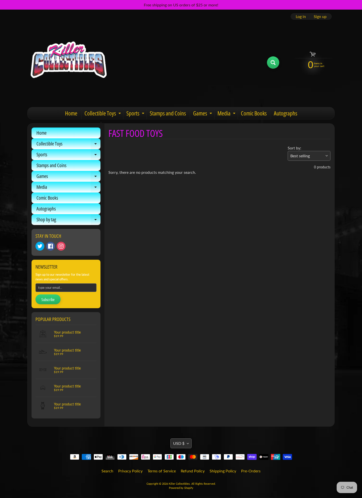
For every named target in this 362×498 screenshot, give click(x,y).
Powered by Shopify (181, 487)
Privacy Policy (130, 470)
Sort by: (294, 147)
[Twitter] (39, 246)
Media (227, 114)
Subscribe (48, 299)
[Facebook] (50, 246)
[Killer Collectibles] (68, 62)
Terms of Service (162, 470)
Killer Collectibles (179, 483)
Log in (301, 16)
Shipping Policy (223, 470)
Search (107, 470)
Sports (136, 114)
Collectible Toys (103, 114)
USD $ (178, 443)
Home (71, 113)
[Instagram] (61, 246)
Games (203, 114)
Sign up (320, 16)
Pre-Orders (251, 470)
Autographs (285, 113)
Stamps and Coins (168, 113)
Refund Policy (193, 470)
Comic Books (254, 113)
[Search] (273, 62)
